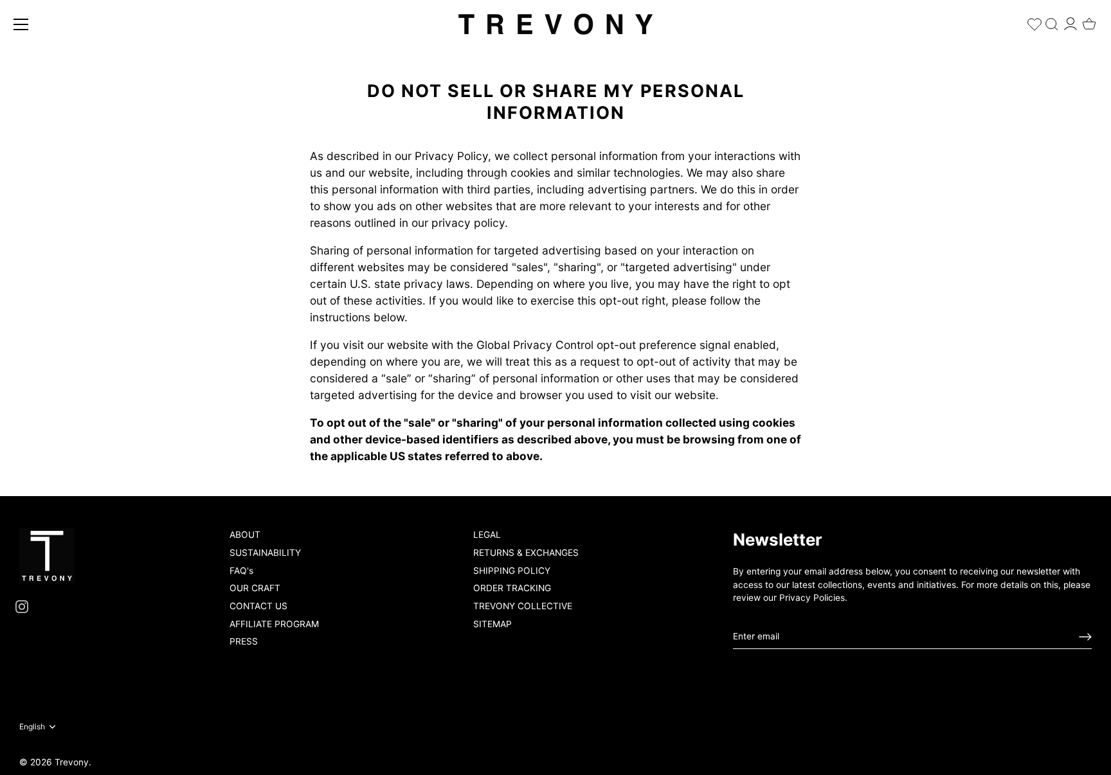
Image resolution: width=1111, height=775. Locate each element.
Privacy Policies (812, 597)
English (32, 726)
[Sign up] (1085, 636)
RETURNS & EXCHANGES (526, 553)
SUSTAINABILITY (265, 553)
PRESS (244, 641)
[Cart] (1089, 20)
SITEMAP (492, 624)
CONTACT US (258, 606)
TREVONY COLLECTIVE (522, 606)
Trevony (72, 762)
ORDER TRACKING (512, 588)
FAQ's (241, 571)
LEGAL (487, 535)
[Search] (1051, 21)
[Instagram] (21, 606)
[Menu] (21, 24)
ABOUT (245, 535)
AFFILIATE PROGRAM (274, 624)
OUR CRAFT (255, 588)
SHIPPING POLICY (511, 571)
